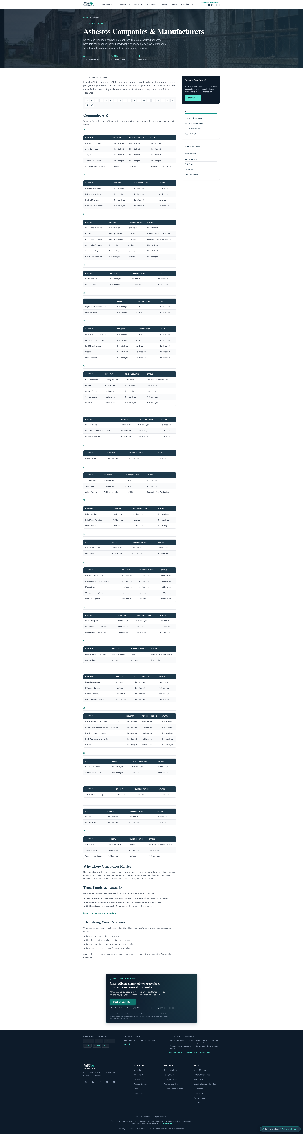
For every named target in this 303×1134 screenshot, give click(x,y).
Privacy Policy (199, 1093)
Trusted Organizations (173, 1089)
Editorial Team (200, 1079)
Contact (197, 1103)
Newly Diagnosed (171, 1075)
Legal (164, 4)
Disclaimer (198, 1089)
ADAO (141, 1040)
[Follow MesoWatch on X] (86, 1081)
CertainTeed (189, 169)
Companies (138, 1093)
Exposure (138, 4)
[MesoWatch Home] (88, 4)
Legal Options (193, 98)
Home (85, 18)
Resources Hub (170, 1070)
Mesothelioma (107, 4)
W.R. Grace (189, 164)
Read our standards (175, 1052)
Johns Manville (191, 154)
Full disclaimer (167, 1123)
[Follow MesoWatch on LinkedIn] (107, 1081)
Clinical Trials (139, 1079)
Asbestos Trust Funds (193, 118)
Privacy (122, 1129)
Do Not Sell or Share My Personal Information (166, 1129)
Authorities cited (191, 1052)
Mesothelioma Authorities (205, 1084)
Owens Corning (191, 159)
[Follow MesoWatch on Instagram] (100, 1081)
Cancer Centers (140, 1084)
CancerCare (150, 1040)
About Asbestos (191, 134)
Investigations (187, 4)
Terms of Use (199, 1098)
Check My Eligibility (121, 1002)
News (174, 4)
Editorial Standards (202, 1075)
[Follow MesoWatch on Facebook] (93, 1081)
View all (127, 1044)
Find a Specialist (171, 1084)
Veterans (138, 1089)
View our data (205, 1052)
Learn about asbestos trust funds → (99, 913)
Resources (151, 4)
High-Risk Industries (193, 129)
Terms (131, 1129)
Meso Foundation (130, 1040)
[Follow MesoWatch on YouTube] (114, 1081)
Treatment (123, 4)
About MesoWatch (201, 1070)
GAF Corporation (191, 175)
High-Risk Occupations (194, 123)
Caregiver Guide (171, 1079)
